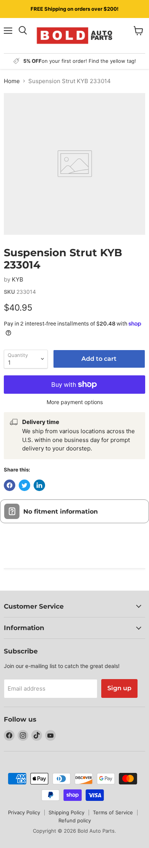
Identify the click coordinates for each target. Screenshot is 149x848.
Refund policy (74, 820)
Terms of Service (113, 812)
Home (12, 81)
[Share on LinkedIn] (39, 485)
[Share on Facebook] (9, 485)
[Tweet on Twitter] (24, 485)
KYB (17, 279)
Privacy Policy (24, 812)
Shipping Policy (66, 812)
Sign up (119, 688)
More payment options (75, 402)
